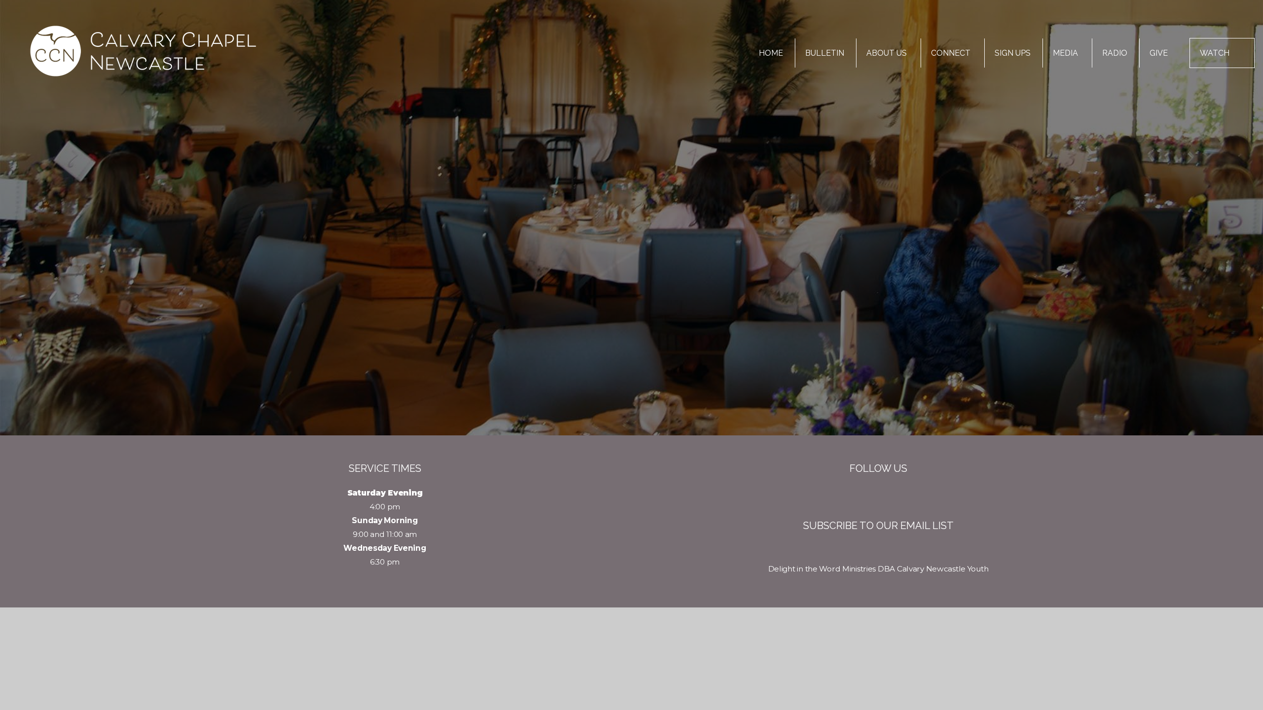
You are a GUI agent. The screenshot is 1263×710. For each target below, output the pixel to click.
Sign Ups (1013, 53)
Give (1159, 53)
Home (771, 53)
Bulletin (824, 53)
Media (1066, 53)
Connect (951, 53)
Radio (1114, 53)
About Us (887, 53)
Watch (1214, 53)
